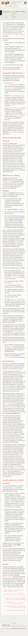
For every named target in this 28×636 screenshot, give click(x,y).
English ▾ (23, 11)
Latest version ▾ (6, 11)
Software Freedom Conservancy (18, 628)
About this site (5, 625)
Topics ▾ (17, 11)
